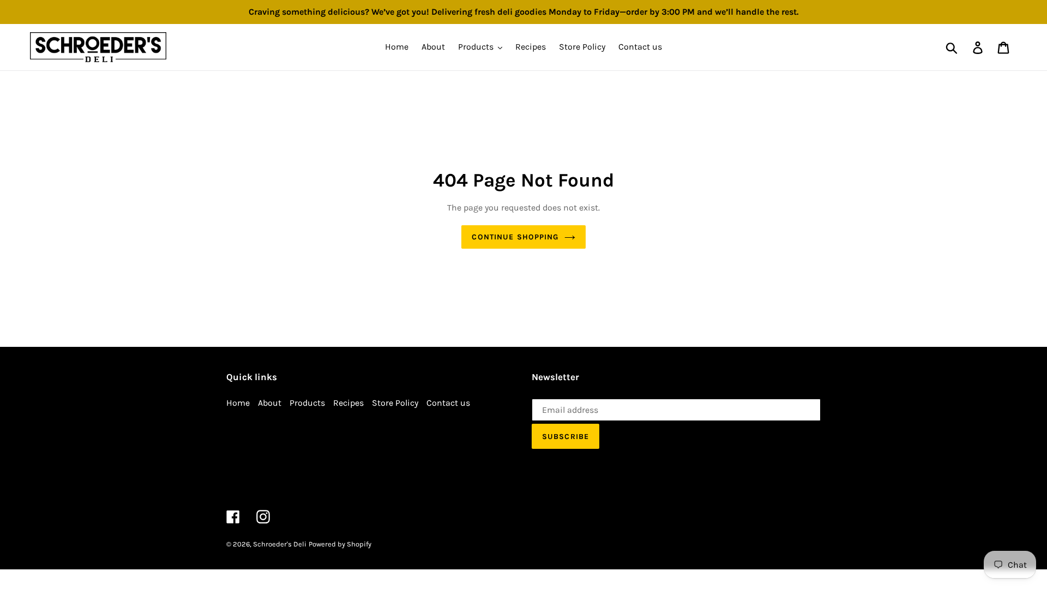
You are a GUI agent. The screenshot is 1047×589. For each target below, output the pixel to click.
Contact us (448, 403)
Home (238, 403)
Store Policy (395, 403)
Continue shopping (515, 237)
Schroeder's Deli (279, 544)
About (269, 403)
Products (307, 403)
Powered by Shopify (340, 544)
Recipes (348, 403)
